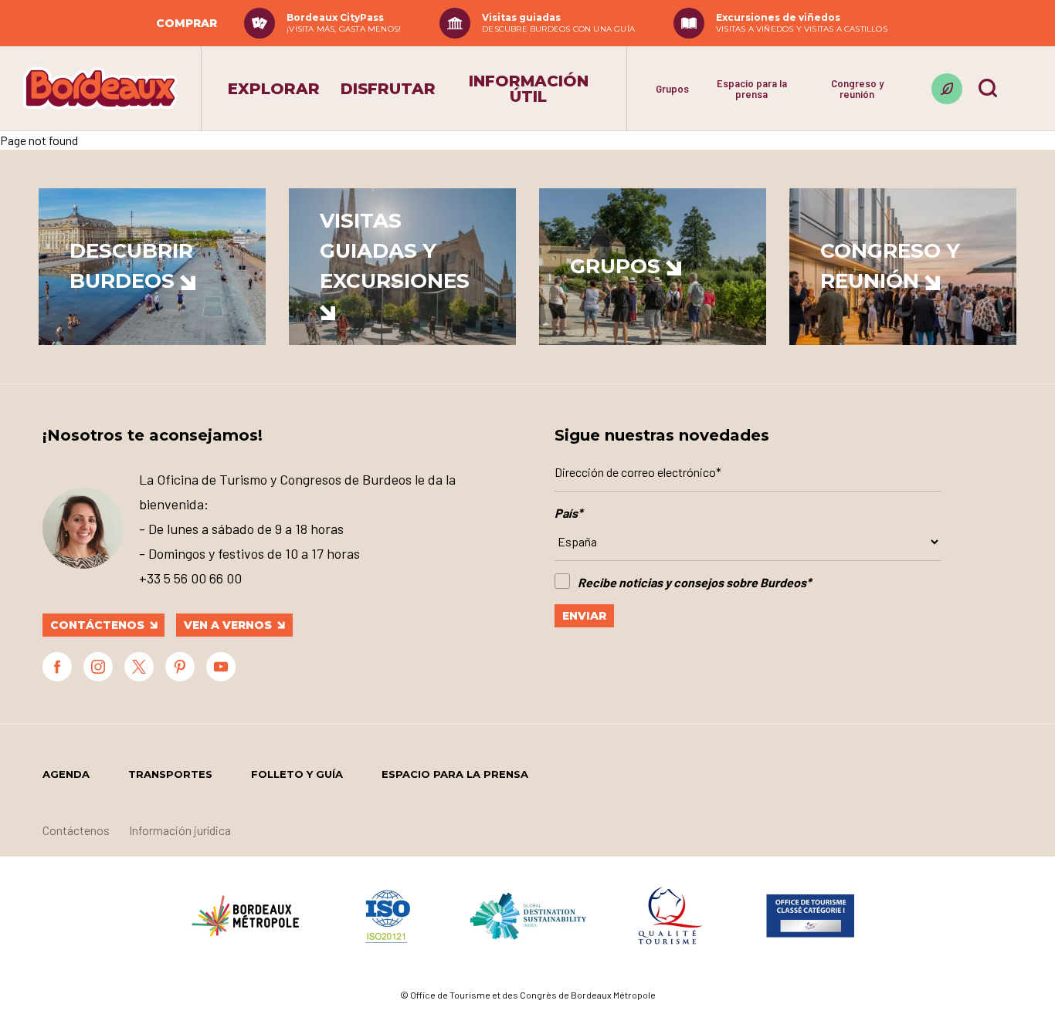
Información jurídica (180, 830)
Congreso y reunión (857, 88)
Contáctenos (97, 625)
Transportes (170, 774)
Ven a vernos (228, 625)
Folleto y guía (297, 774)
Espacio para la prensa (752, 88)
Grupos (672, 89)
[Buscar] (988, 88)
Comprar (186, 23)
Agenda (66, 774)
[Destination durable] (946, 88)
